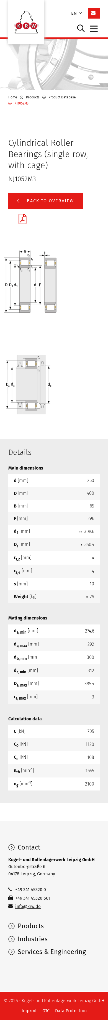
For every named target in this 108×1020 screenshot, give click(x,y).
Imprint (29, 1010)
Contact (28, 847)
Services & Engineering (51, 952)
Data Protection (71, 1010)
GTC (46, 1010)
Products (30, 926)
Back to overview (49, 200)
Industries (32, 939)
